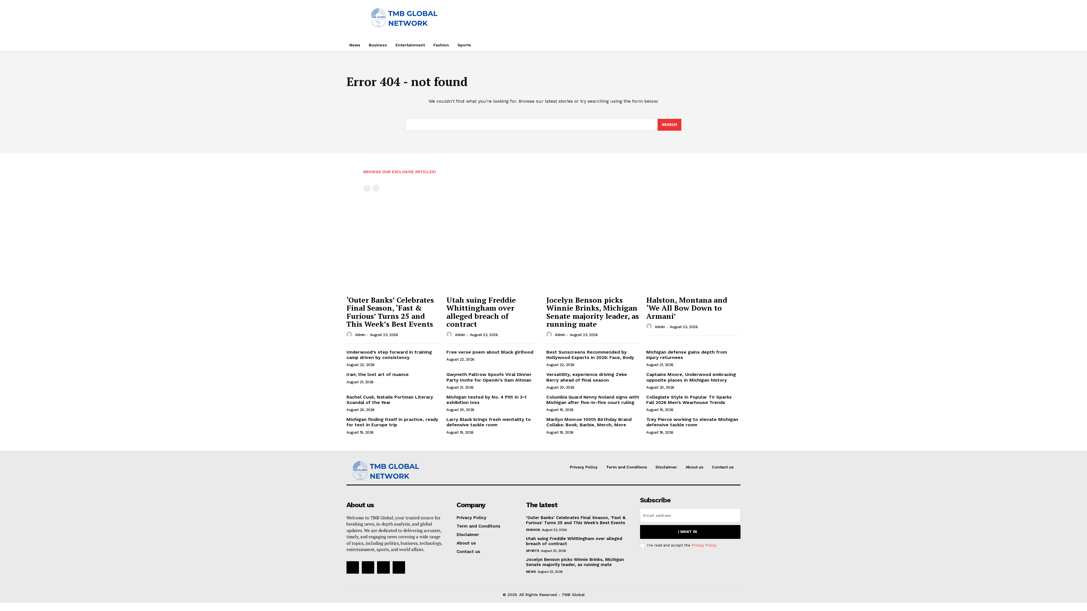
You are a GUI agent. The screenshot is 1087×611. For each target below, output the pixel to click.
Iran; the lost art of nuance (377, 374)
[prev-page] (367, 188)
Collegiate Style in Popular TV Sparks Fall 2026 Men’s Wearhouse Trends (689, 399)
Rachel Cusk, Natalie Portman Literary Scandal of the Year (389, 399)
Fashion (533, 530)
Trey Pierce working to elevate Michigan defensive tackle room (692, 422)
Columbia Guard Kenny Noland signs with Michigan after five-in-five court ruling (592, 399)
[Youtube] (399, 567)
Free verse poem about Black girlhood (489, 352)
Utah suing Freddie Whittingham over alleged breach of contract (481, 312)
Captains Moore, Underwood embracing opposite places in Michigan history (691, 377)
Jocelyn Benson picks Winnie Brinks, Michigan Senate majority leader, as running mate (592, 312)
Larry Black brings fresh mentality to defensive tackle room (488, 422)
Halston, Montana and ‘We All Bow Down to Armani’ (686, 308)
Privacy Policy (704, 545)
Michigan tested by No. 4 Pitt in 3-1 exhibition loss (486, 399)
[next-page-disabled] (376, 188)
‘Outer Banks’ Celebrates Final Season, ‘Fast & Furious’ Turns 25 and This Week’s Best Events (390, 312)
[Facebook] (352, 567)
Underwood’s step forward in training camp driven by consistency (389, 354)
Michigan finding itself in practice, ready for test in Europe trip (392, 422)
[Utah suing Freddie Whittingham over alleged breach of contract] (493, 257)
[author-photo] (350, 335)
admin (360, 335)
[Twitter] (383, 567)
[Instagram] (368, 567)
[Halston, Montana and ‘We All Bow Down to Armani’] (693, 257)
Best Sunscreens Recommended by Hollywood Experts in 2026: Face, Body (590, 354)
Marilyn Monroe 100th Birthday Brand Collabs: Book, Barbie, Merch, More (589, 422)
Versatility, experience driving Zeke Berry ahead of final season (586, 377)
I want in (687, 532)
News (531, 572)
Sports (532, 551)
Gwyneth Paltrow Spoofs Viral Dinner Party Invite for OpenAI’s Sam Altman (489, 377)
